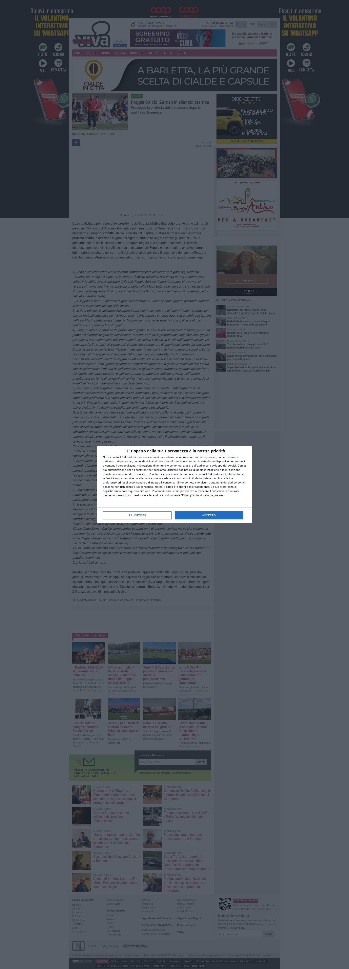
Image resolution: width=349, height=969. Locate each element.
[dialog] (174, 484)
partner (131, 457)
